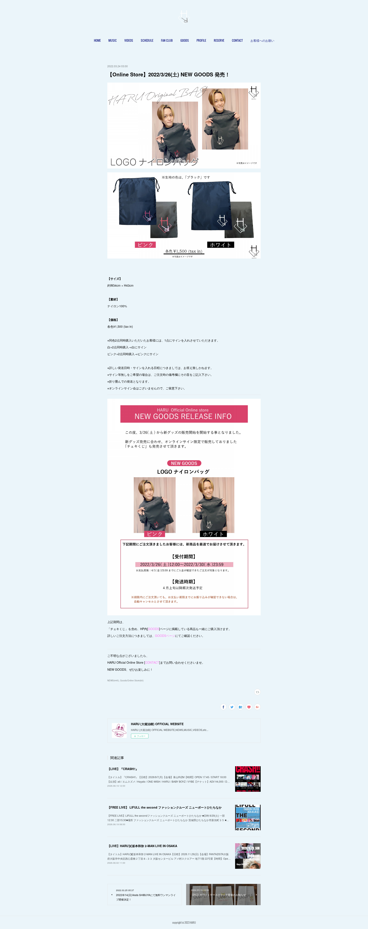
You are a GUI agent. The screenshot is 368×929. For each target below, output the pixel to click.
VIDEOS (128, 40)
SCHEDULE (147, 40)
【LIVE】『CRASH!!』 (122, 769)
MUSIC (112, 40)
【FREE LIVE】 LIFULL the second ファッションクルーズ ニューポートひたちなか (164, 807)
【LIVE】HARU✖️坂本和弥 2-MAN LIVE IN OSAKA (142, 846)
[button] (97, 40)
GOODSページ (165, 635)
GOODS (184, 40)
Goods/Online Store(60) (132, 680)
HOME (97, 40)
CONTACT (237, 40)
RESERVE (219, 40)
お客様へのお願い (262, 40)
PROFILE (201, 40)
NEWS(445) (113, 680)
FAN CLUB (167, 40)
